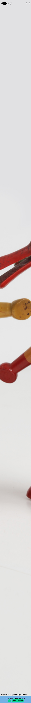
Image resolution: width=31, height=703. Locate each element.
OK (9, 700)
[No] (29, 699)
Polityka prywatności (18, 700)
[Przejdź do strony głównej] (4, 3)
